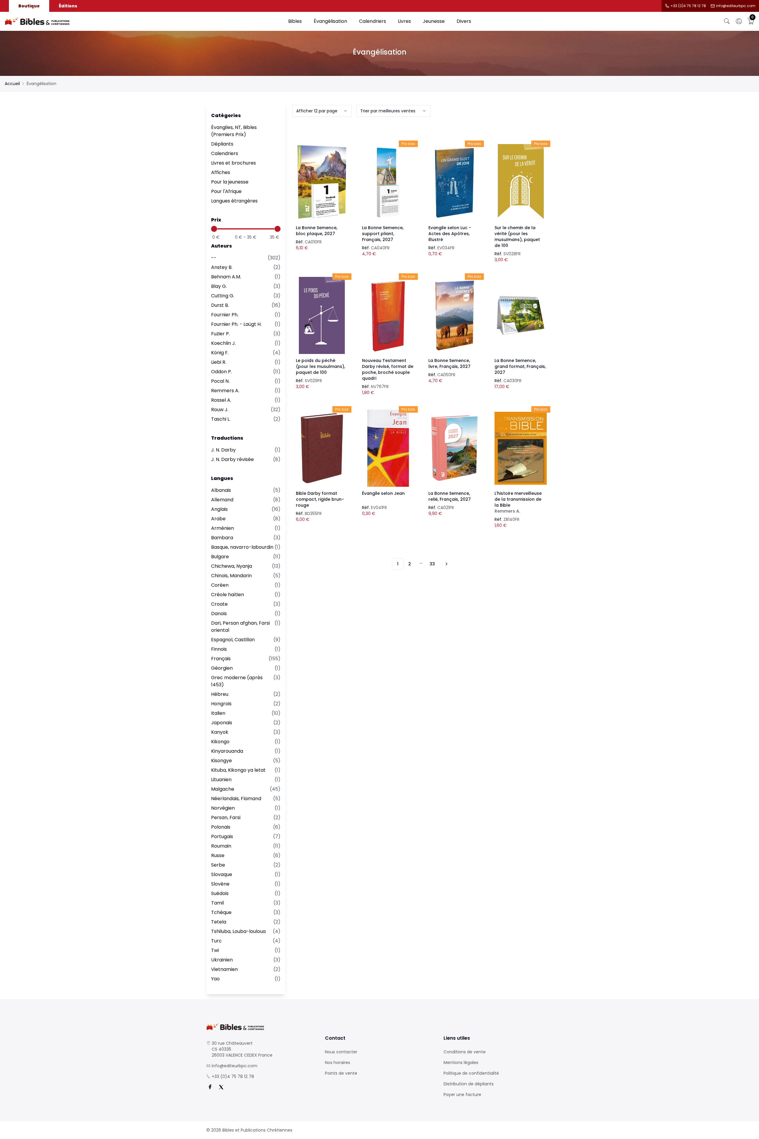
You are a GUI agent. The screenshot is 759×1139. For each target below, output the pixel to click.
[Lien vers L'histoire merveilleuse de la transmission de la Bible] (521, 448)
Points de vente (341, 1073)
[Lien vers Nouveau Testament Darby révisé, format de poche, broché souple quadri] (388, 315)
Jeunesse (434, 21)
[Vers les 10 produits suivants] (445, 564)
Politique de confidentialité (471, 1073)
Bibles (295, 21)
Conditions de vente (465, 1052)
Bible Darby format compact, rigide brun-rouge (320, 499)
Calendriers (372, 21)
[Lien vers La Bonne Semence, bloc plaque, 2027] (322, 182)
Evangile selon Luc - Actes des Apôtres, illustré (449, 234)
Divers (464, 21)
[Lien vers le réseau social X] (221, 1087)
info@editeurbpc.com (735, 6)
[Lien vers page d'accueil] (143, 21)
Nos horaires (337, 1062)
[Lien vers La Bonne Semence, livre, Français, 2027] (454, 315)
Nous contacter (341, 1052)
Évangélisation (330, 21)
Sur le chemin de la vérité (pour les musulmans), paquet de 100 (517, 236)
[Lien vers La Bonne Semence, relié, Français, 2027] (454, 448)
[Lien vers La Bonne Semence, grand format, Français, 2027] (521, 315)
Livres (404, 21)
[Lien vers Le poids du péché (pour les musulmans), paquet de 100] (322, 315)
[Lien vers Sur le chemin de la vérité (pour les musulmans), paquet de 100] (521, 182)
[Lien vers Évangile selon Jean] (388, 448)
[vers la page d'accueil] (260, 1027)
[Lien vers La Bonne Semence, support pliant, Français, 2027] (388, 182)
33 (432, 564)
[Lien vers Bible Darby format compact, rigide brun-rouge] (322, 448)
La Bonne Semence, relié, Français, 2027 (449, 496)
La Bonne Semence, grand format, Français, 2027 (520, 366)
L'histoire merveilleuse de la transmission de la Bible (518, 502)
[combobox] (322, 111)
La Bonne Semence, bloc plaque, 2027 (316, 231)
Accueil (12, 84)
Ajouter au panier (322, 177)
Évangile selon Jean (383, 493)
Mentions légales (461, 1062)
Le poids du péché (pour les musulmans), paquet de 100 (320, 366)
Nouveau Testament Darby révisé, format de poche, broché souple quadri (387, 369)
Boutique (29, 6)
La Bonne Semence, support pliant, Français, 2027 (383, 234)
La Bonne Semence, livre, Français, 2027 (449, 363)
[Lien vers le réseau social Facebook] (209, 1087)
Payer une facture (462, 1094)
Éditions (68, 6)
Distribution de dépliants (469, 1084)
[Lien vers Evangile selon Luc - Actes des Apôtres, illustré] (454, 182)
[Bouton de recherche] (727, 21)
